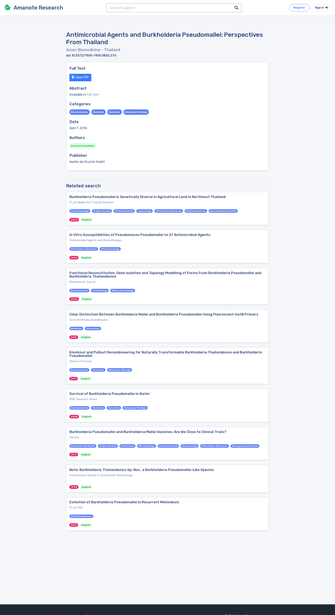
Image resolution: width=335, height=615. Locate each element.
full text (93, 94)
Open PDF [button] (82, 77)
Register (299, 7)
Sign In (320, 7)
